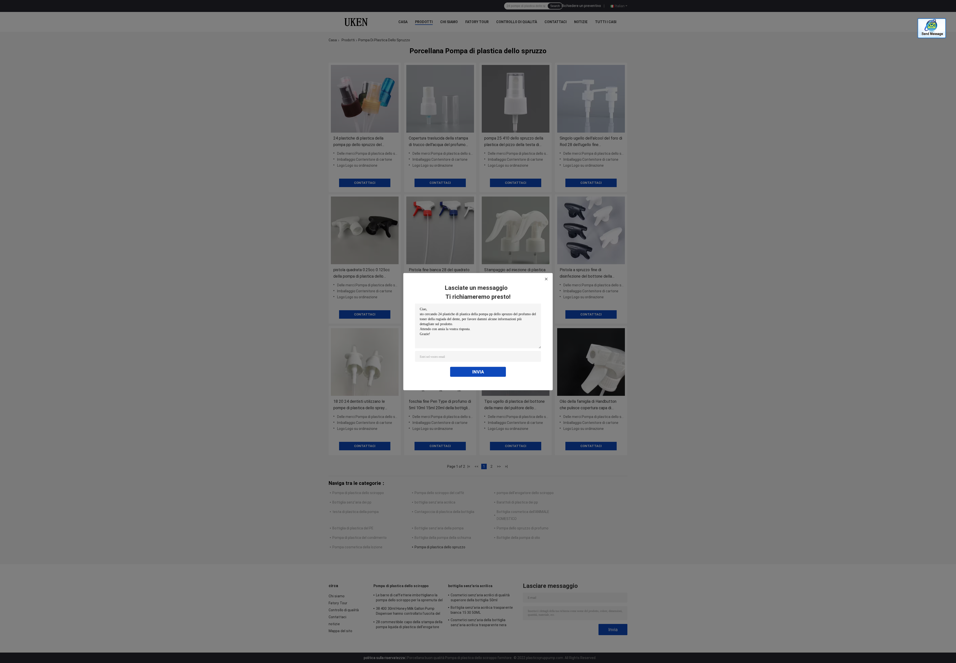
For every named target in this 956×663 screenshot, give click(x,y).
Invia (478, 371)
